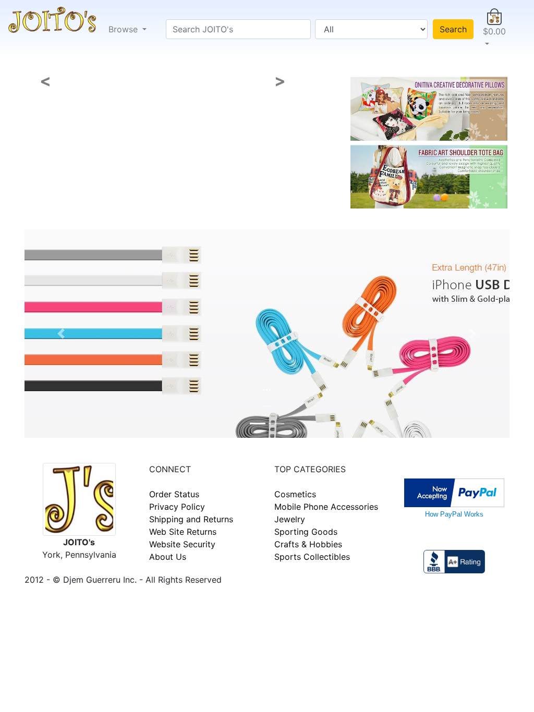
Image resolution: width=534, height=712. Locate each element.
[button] (494, 29)
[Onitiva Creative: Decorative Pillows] (428, 108)
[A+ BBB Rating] (454, 561)
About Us (167, 556)
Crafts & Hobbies (308, 544)
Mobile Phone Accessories (326, 506)
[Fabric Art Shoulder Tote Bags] (428, 175)
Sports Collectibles (312, 556)
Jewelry (289, 519)
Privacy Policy (177, 506)
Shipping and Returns (191, 519)
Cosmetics (295, 494)
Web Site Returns (182, 531)
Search (453, 29)
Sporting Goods (305, 531)
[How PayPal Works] (454, 492)
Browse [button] (124, 29)
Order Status (174, 494)
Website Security (182, 544)
